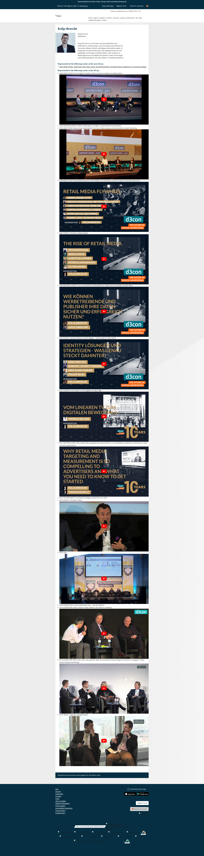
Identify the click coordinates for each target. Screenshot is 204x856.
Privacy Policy (60, 810)
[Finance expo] (132, 833)
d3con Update (60, 801)
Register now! (121, 6)
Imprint (58, 791)
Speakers (102, 18)
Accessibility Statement (63, 808)
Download (59, 794)
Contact (58, 796)
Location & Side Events (127, 18)
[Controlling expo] (99, 833)
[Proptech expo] (107, 837)
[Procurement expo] (89, 837)
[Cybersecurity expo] (116, 833)
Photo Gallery (60, 806)
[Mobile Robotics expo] (68, 837)
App (140, 18)
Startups (115, 18)
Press (57, 799)
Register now (142, 803)
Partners (109, 18)
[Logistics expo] (143, 833)
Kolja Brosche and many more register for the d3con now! (79, 775)
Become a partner (137, 6)
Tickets (90, 18)
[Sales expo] (140, 837)
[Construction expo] (82, 833)
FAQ (136, 18)
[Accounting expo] (65, 833)
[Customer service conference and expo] (89, 842)
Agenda (96, 18)
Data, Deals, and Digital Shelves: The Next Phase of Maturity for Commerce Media (102, 67)
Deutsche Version (140, 809)
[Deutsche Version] (147, 6)
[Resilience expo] (124, 837)
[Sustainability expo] (126, 841)
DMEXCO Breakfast (95, 20)
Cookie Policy (60, 813)
